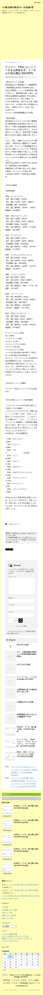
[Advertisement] (21, 37)
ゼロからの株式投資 (9, 934)
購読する (7, 794)
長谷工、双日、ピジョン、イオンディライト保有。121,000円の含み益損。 (27, 754)
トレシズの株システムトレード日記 (15, 936)
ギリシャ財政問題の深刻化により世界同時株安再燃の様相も (27, 654)
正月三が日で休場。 (24, 664)
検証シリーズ (6, 918)
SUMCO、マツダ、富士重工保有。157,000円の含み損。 (20, 884)
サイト (10, 612)
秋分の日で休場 (22, 645)
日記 (3, 907)
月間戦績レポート (8, 910)
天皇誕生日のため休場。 (26, 702)
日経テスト (5, 912)
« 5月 (4, 970)
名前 (10, 598)
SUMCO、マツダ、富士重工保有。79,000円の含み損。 (26, 729)
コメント (12, 576)
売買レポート (14, 524)
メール (11, 605)
